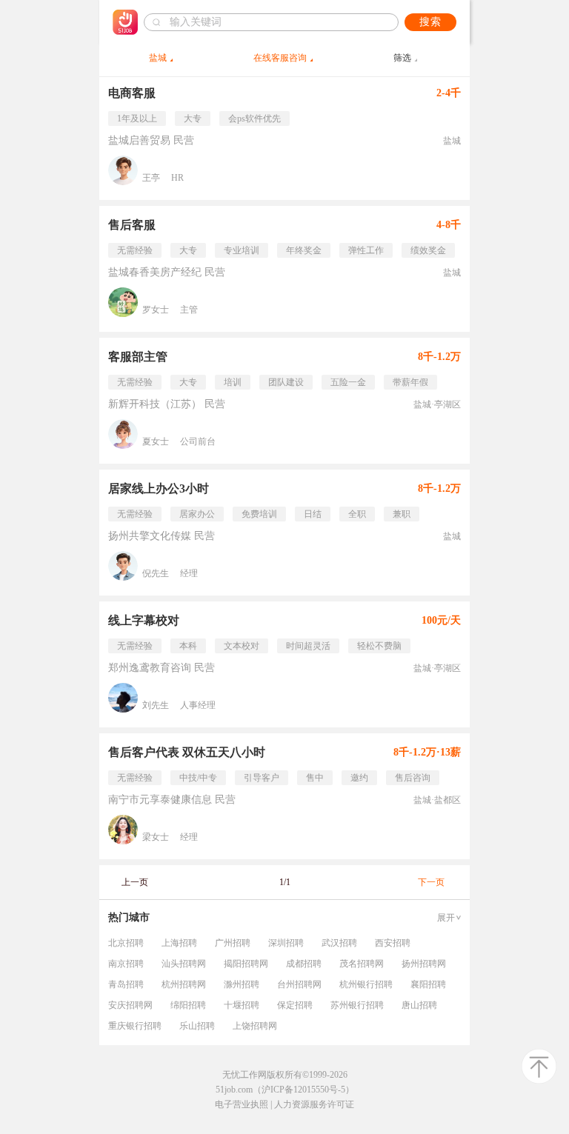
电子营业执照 (241, 1104)
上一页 (135, 882)
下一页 (431, 882)
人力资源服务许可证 (314, 1104)
